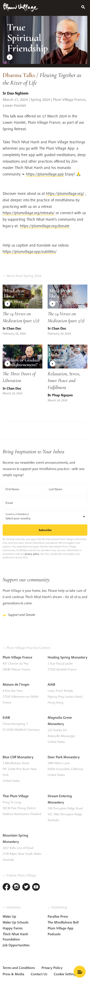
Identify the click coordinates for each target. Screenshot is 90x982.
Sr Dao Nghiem (16, 93)
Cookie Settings (65, 974)
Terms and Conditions (19, 967)
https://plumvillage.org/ (65, 193)
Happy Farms (12, 928)
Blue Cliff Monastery (18, 757)
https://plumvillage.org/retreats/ (29, 212)
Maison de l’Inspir (16, 684)
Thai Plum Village (16, 796)
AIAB (51, 684)
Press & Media (13, 974)
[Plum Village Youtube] (36, 887)
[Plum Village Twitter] (26, 887)
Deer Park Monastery (64, 757)
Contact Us (39, 974)
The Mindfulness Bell (63, 922)
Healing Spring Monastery (67, 657)
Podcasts (54, 934)
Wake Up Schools (15, 922)
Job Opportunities (16, 945)
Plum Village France (17, 657)
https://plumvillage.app (45, 174)
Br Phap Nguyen (60, 395)
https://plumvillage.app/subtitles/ (30, 251)
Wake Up (9, 916)
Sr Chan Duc (12, 328)
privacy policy (32, 553)
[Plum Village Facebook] (6, 887)
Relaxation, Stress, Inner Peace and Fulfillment (64, 380)
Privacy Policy (52, 967)
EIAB (6, 717)
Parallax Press (58, 916)
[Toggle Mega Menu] (80, 972)
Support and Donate (21, 614)
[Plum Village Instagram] (16, 887)
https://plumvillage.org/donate (44, 225)
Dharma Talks (19, 75)
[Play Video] (45, 40)
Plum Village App (60, 928)
